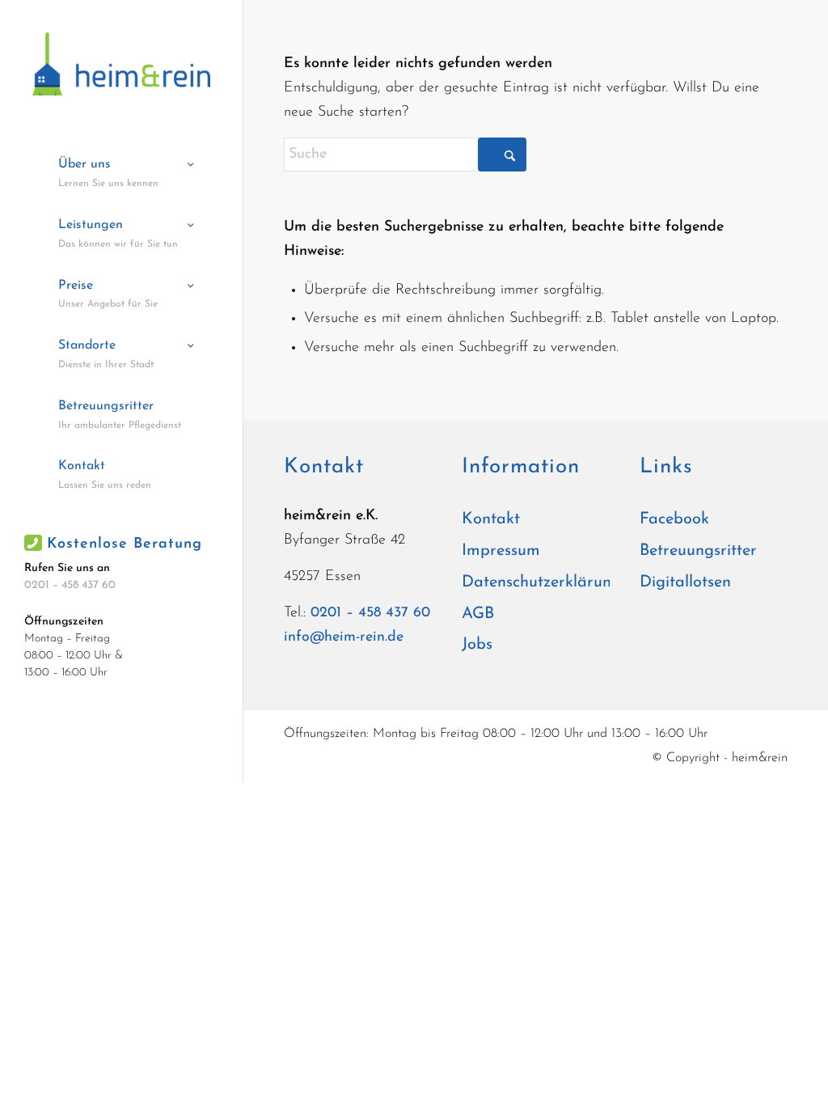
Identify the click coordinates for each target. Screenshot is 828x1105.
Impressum (501, 551)
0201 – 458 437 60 (70, 585)
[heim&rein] (121, 63)
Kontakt (491, 519)
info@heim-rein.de (343, 637)
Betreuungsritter (698, 551)
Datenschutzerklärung (536, 582)
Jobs (477, 645)
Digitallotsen (685, 582)
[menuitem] (121, 174)
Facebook (674, 519)
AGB (478, 614)
